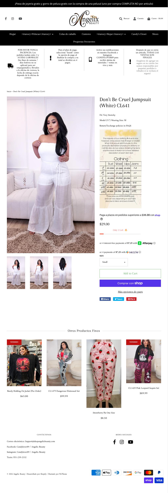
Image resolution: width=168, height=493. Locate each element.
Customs (86, 34)
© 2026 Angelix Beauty (16, 474)
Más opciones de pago (130, 291)
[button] (130, 252)
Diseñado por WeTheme (57, 474)
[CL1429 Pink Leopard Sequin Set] (143, 361)
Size (102, 256)
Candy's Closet (139, 34)
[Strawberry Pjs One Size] (103, 373)
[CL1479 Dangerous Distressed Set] (64, 362)
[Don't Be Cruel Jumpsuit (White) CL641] (16, 272)
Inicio (9, 91)
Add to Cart (130, 273)
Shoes (155, 34)
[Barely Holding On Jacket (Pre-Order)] (24, 362)
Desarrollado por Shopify (37, 474)
